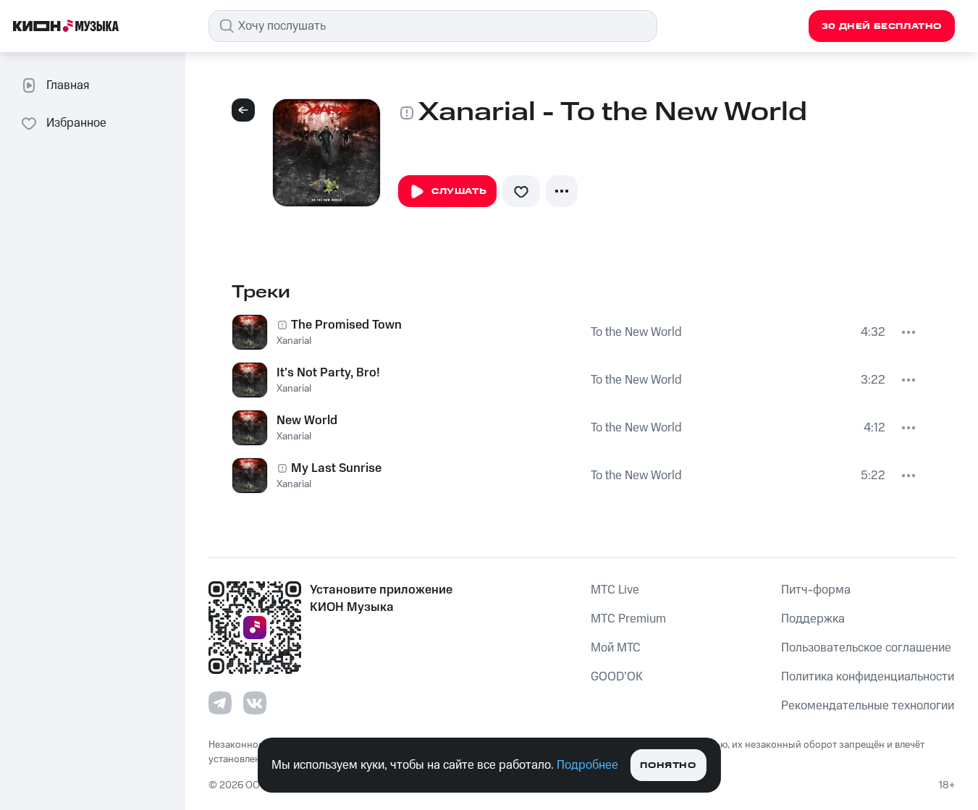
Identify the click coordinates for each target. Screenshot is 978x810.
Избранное (76, 123)
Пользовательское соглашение (866, 648)
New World (307, 420)
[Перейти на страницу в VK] (254, 702)
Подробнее (587, 765)
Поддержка (813, 619)
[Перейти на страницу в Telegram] (220, 702)
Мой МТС (616, 648)
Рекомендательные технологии (867, 705)
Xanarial (294, 341)
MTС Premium (628, 619)
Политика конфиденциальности (867, 676)
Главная (67, 85)
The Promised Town (346, 325)
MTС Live (615, 590)
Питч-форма (816, 590)
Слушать (458, 191)
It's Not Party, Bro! (328, 372)
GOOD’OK (617, 676)
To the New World (636, 332)
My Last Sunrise (336, 468)
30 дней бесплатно (882, 26)
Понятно (668, 765)
